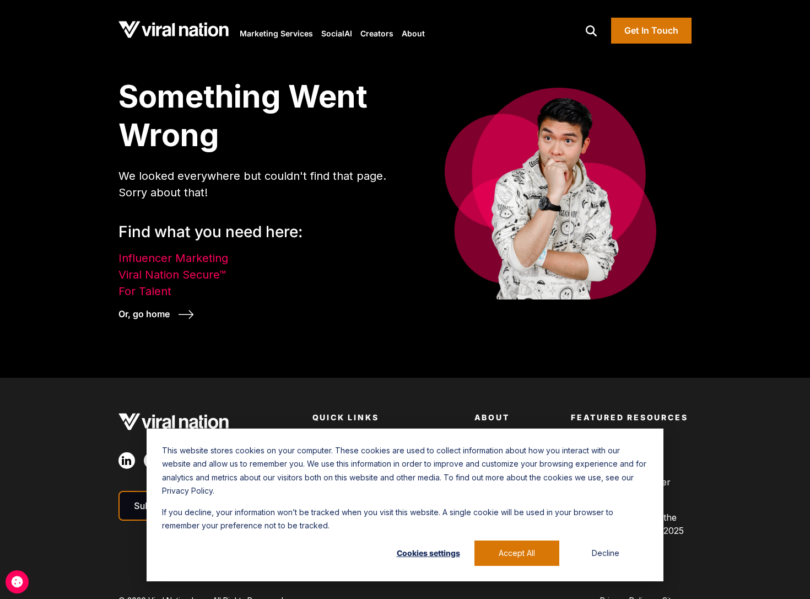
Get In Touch (651, 30)
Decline (605, 553)
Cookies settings (428, 553)
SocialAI (336, 33)
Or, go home (145, 313)
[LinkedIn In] (126, 460)
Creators (376, 33)
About (413, 33)
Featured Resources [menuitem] (629, 417)
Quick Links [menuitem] (345, 417)
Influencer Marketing (173, 258)
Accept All (517, 553)
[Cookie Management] (17, 581)
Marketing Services (276, 33)
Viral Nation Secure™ (172, 274)
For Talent (144, 291)
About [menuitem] (492, 417)
